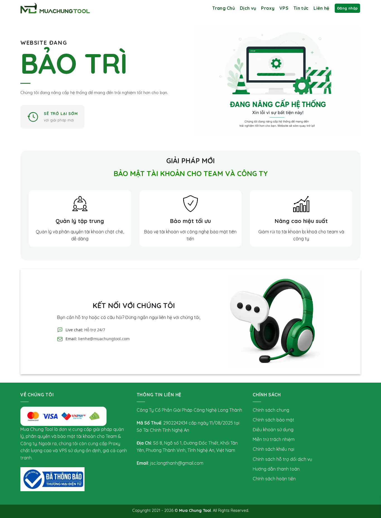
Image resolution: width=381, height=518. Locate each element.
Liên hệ (321, 8)
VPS (283, 8)
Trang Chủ (223, 8)
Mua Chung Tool (195, 510)
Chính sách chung (271, 410)
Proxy (267, 8)
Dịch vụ (248, 8)
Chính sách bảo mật (273, 420)
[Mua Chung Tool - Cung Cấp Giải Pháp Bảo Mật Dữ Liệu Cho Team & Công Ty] (55, 8)
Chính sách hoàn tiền (274, 478)
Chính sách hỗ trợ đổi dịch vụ (282, 459)
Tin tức (300, 8)
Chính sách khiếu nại (273, 449)
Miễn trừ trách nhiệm (274, 439)
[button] (347, 8)
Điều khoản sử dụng (273, 429)
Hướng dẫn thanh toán (276, 469)
